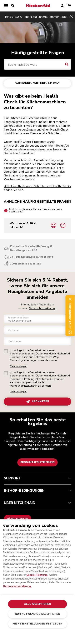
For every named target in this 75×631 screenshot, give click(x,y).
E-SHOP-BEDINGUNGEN (24, 490)
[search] (12, 5)
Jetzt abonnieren (70, 315)
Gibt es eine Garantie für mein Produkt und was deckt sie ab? (35, 210)
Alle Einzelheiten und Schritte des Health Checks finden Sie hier (37, 188)
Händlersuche (17, 519)
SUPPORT (12, 478)
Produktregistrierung (37, 462)
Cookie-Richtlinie (36, 575)
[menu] (6, 5)
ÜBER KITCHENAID (19, 502)
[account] (62, 6)
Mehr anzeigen (18, 366)
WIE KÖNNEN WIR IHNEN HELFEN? (37, 83)
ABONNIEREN (40, 401)
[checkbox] (6, 351)
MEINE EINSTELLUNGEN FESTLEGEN (37, 623)
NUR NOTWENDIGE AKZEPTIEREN (37, 613)
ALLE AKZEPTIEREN (37, 603)
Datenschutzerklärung (42, 308)
